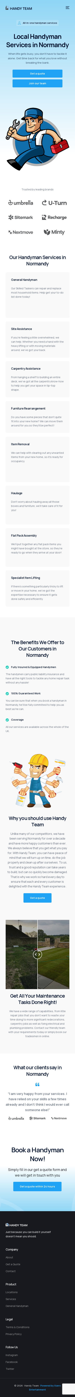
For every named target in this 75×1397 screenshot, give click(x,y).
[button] (37, 74)
